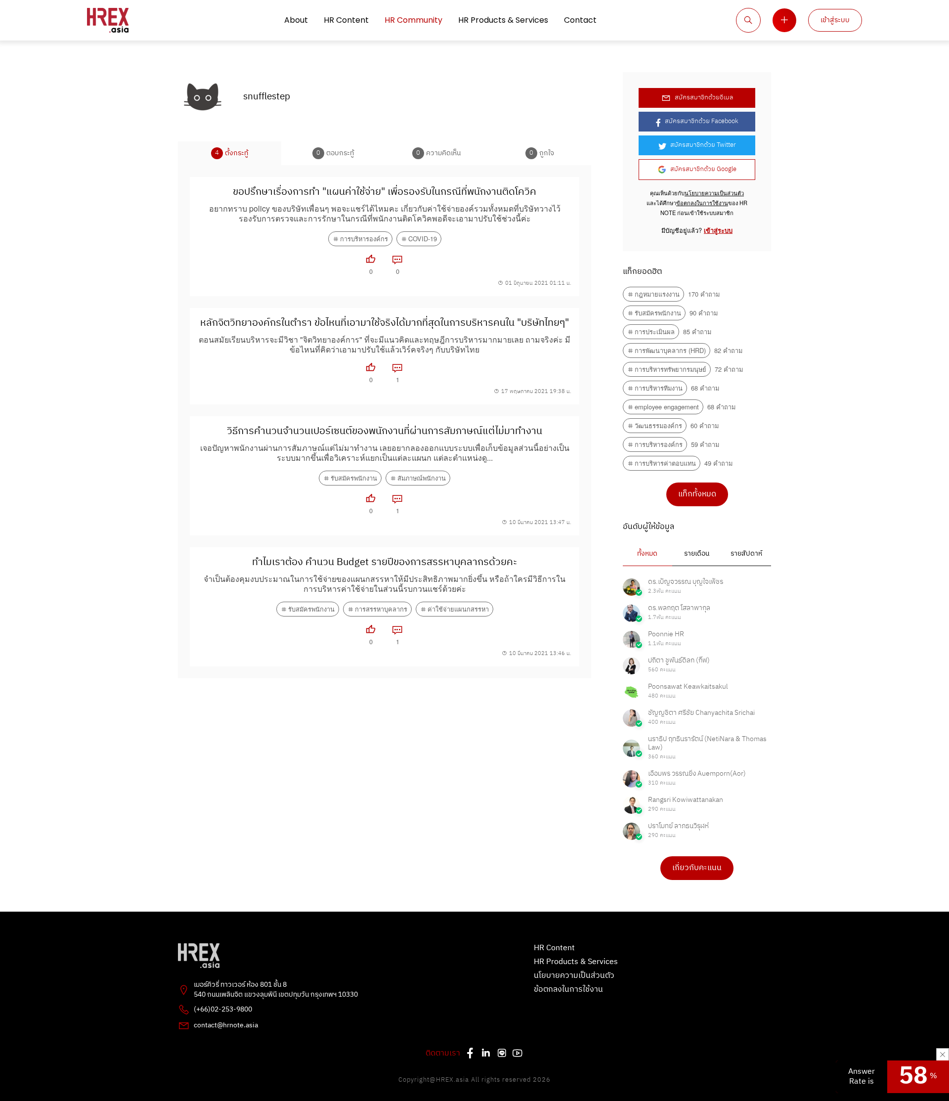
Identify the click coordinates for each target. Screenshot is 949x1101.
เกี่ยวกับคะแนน (697, 868)
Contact (580, 20)
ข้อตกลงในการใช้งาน (702, 203)
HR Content (346, 20)
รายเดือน (696, 554)
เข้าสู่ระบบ (835, 20)
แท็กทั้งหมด (697, 494)
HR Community (413, 20)
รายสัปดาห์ (746, 554)
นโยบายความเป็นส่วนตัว (714, 193)
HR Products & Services (503, 20)
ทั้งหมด (647, 554)
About (296, 20)
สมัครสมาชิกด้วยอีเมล (704, 97)
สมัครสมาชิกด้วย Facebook (701, 121)
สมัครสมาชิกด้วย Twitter (703, 145)
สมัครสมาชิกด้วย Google (703, 169)
